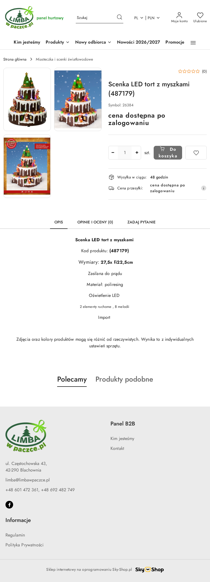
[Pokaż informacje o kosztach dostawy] (204, 188)
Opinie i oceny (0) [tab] (95, 222)
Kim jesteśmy (122, 438)
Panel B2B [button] (122, 424)
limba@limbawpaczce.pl (27, 480)
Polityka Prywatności (24, 545)
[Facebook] (9, 505)
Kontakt (117, 448)
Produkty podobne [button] (124, 379)
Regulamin (15, 535)
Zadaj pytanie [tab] (141, 222)
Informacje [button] (18, 520)
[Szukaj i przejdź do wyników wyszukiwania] (119, 18)
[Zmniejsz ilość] (113, 152)
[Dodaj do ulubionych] (196, 153)
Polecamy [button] (72, 379)
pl (136, 18)
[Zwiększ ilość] (137, 152)
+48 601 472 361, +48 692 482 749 (40, 490)
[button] (57, 43)
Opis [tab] (58, 222)
